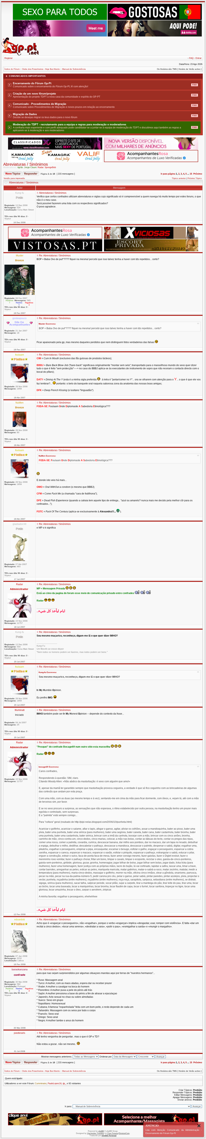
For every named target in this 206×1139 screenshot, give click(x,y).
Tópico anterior (179, 178)
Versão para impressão (14, 178)
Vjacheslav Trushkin (95, 1133)
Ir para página (168, 174)
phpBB (101, 1131)
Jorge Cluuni (30, 167)
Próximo (197, 174)
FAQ (191, 58)
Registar (8, 58)
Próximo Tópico (194, 178)
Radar (40, 167)
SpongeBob (50, 167)
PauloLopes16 (55, 1083)
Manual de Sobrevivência (74, 69)
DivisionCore (124, 1133)
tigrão (20, 167)
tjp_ (64, 1083)
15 (191, 174)
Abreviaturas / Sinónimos (25, 164)
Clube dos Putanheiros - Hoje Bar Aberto (41, 69)
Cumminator (40, 1083)
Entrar (199, 58)
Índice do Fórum (12, 69)
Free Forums (112, 1133)
